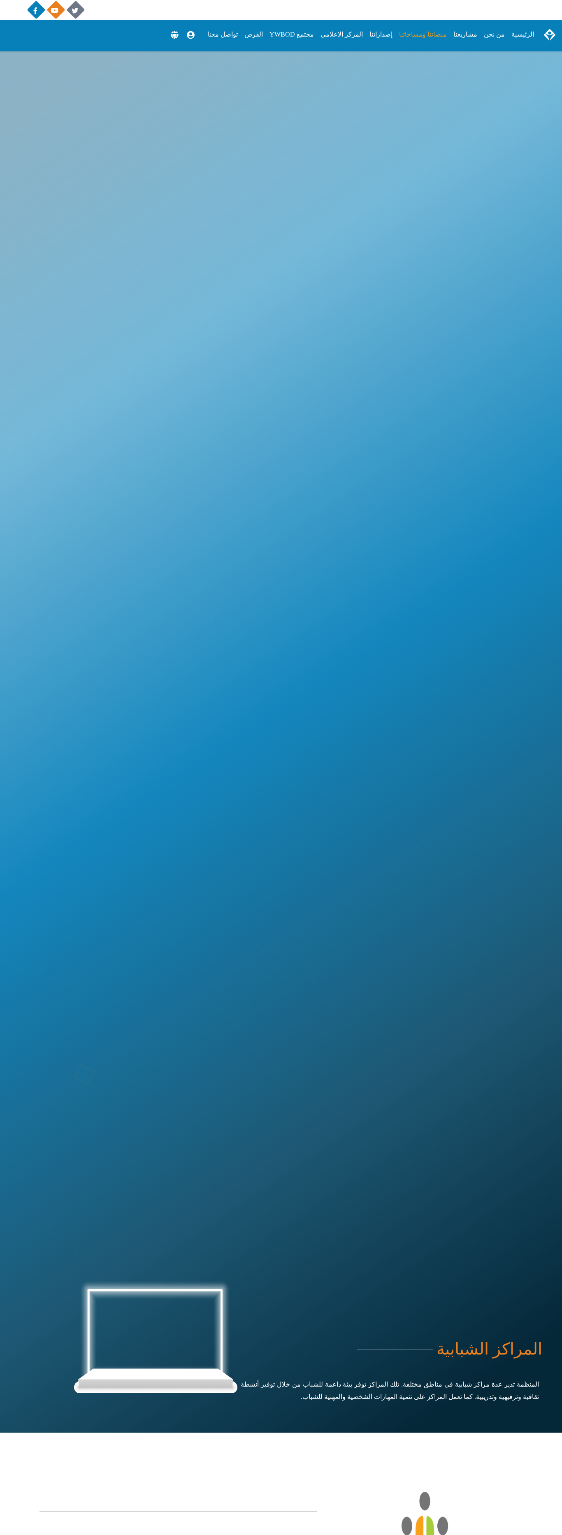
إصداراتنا (380, 34)
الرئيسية (522, 34)
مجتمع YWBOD (291, 34)
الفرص (253, 34)
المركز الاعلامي (341, 34)
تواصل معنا (223, 34)
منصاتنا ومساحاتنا (423, 34)
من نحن (494, 34)
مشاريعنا (465, 34)
